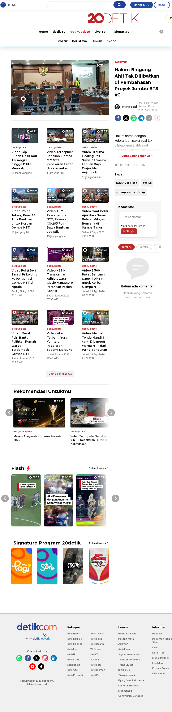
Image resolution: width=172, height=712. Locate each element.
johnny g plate (126, 182)
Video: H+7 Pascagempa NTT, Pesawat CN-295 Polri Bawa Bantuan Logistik (58, 221)
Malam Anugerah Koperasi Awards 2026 (37, 438)
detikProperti (75, 675)
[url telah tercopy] (149, 118)
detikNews (73, 633)
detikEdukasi (74, 638)
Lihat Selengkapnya (60, 373)
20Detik (94, 659)
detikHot (72, 654)
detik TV (59, 31)
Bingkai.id (124, 669)
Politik (63, 41)
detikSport (73, 659)
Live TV (101, 31)
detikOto (72, 669)
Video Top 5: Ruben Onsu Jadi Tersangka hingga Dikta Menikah (24, 160)
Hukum (96, 41)
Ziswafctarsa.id (127, 675)
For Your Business (128, 685)
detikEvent (124, 649)
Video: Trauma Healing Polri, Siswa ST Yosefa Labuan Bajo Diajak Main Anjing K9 (94, 162)
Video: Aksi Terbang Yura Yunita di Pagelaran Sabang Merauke (59, 341)
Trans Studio (125, 664)
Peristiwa (79, 41)
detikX (94, 654)
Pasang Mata (126, 638)
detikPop (95, 675)
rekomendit (125, 690)
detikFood (96, 638)
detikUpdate (80, 31)
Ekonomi (113, 41)
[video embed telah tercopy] (157, 118)
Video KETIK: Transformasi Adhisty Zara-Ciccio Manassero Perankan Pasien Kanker (60, 281)
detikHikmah (97, 669)
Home (43, 31)
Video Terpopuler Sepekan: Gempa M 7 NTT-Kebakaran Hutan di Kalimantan (60, 160)
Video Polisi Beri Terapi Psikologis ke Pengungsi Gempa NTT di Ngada (24, 278)
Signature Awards (128, 654)
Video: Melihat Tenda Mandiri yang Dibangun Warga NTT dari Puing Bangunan (94, 341)
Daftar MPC (141, 4)
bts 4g (147, 182)
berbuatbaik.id (127, 633)
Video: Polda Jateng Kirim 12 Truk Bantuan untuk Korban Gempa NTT (24, 219)
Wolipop (95, 649)
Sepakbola (73, 664)
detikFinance (74, 643)
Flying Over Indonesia (131, 680)
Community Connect (130, 695)
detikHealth (97, 643)
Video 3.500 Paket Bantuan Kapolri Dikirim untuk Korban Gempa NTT (93, 278)
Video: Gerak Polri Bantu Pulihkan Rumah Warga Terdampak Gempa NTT (24, 344)
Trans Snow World (129, 659)
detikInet (72, 649)
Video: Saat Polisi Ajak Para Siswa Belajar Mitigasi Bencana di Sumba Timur (95, 219)
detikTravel (97, 633)
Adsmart (123, 643)
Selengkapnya (98, 468)
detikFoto (96, 664)
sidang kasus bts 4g (130, 192)
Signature (122, 31)
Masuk (162, 4)
